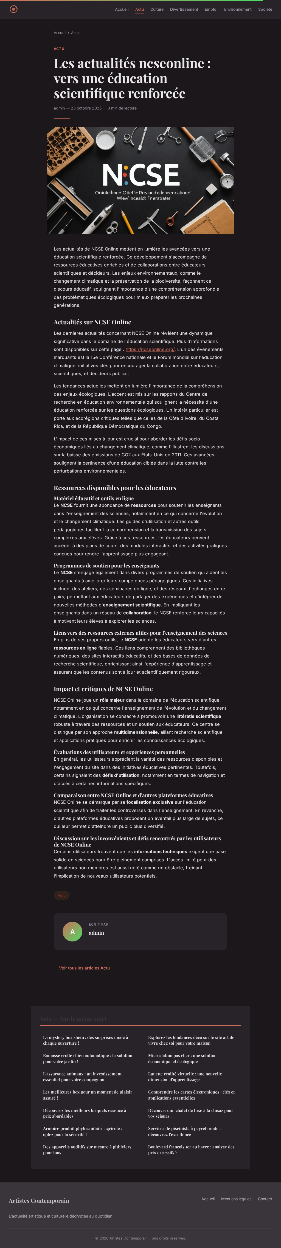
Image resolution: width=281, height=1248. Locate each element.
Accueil (122, 9)
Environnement (238, 9)
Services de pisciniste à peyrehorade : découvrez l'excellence (184, 1131)
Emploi (211, 9)
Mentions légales (236, 1198)
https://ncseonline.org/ (150, 349)
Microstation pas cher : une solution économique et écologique (182, 1058)
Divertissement (184, 9)
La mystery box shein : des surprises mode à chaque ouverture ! (85, 1040)
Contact (265, 1198)
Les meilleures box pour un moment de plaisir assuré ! (87, 1094)
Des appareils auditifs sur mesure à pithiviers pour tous (87, 1149)
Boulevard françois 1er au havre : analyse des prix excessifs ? (191, 1149)
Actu (139, 9)
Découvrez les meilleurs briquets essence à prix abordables (84, 1113)
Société (265, 9)
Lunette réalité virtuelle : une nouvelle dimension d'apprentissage (185, 1076)
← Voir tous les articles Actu (82, 968)
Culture (157, 9)
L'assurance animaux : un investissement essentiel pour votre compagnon (82, 1076)
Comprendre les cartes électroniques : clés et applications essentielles (191, 1094)
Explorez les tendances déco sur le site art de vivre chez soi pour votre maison (191, 1040)
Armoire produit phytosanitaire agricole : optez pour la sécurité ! (82, 1131)
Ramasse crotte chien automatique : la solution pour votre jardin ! (87, 1058)
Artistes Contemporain (39, 1200)
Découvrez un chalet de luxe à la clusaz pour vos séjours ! (190, 1113)
